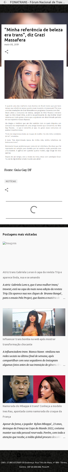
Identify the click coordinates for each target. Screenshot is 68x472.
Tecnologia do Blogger (36, 455)
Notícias (11, 181)
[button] (6, 51)
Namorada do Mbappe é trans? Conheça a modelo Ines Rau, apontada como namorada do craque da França (32, 411)
